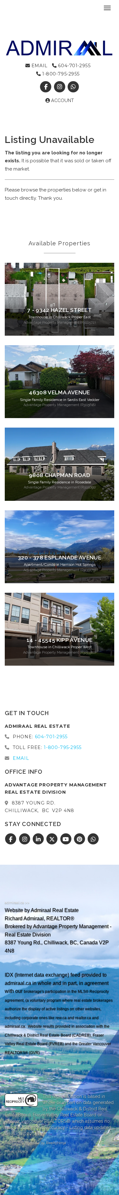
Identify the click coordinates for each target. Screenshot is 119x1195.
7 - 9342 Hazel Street (59, 310)
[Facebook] (46, 86)
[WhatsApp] (73, 86)
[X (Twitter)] (53, 839)
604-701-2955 (73, 65)
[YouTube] (66, 839)
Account (62, 100)
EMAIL (38, 65)
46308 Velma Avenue (59, 392)
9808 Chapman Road (59, 475)
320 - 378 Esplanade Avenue (59, 557)
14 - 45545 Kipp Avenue (60, 640)
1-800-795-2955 (60, 74)
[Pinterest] (80, 839)
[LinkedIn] (39, 839)
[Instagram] (60, 86)
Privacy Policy (16, 1151)
